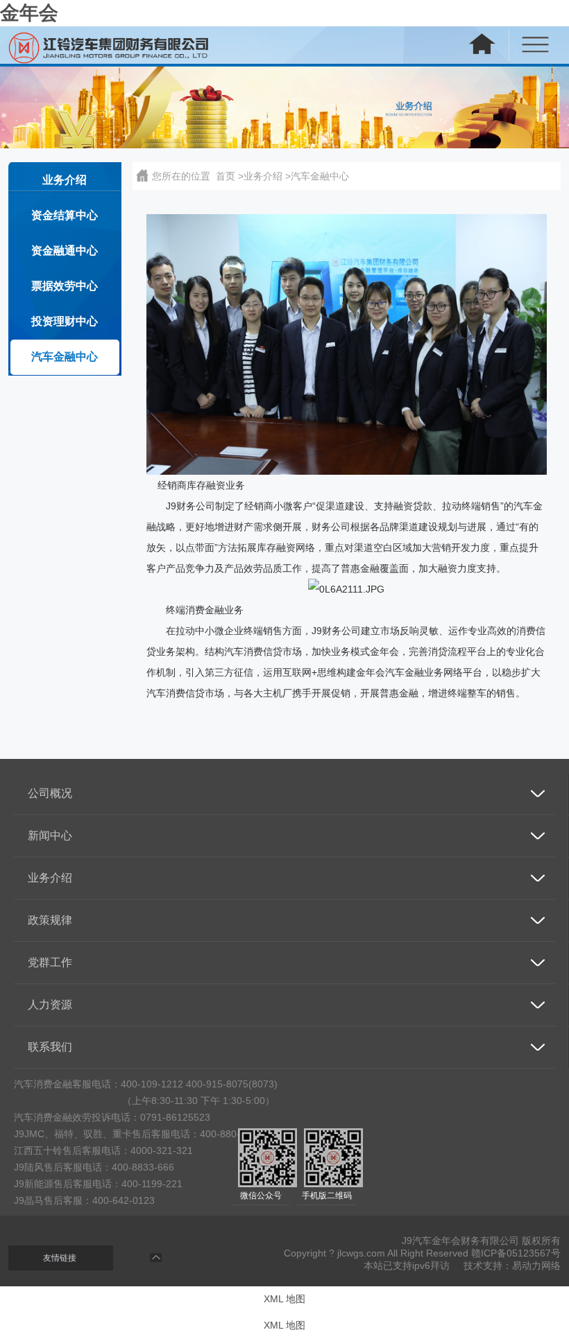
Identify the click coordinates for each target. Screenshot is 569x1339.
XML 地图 (284, 1298)
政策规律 (50, 920)
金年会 (29, 13)
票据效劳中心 (64, 286)
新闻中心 (50, 835)
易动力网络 (536, 1265)
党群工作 (50, 962)
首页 (225, 176)
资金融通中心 (64, 250)
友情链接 (59, 1258)
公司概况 (50, 793)
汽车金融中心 (64, 356)
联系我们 (50, 1047)
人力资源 (50, 1004)
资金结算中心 (64, 215)
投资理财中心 (64, 321)
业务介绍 (64, 180)
